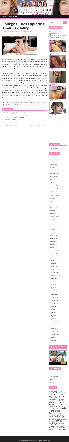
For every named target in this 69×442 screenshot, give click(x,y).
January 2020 (54, 294)
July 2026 (52, 158)
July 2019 (53, 309)
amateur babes (54, 392)
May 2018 (53, 340)
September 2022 (54, 217)
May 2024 (52, 179)
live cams (54, 417)
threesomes (62, 427)
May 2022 (52, 226)
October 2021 (53, 247)
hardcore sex (56, 413)
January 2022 (53, 238)
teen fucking (59, 426)
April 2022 (52, 229)
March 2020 (54, 291)
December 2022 (54, 210)
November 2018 (55, 334)
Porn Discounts (8, 102)
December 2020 (55, 269)
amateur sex (54, 396)
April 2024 (52, 182)
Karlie (5, 31)
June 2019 (53, 312)
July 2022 (52, 220)
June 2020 (53, 285)
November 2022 (54, 213)
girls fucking (56, 408)
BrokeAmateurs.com (54, 399)
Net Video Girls (55, 419)
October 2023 (53, 192)
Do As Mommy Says (10, 125)
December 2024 (54, 173)
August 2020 (54, 278)
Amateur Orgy (53, 148)
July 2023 (52, 198)
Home (4, 16)
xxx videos (60, 429)
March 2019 (54, 322)
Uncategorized (54, 376)
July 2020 (53, 282)
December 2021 (54, 241)
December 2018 (55, 331)
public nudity (58, 423)
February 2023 (54, 207)
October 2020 (54, 272)
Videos (51, 379)
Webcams (52, 382)
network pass (63, 419)
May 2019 (53, 316)
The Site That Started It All (36, 125)
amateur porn (58, 394)
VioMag (25, 440)
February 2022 (54, 235)
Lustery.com (59, 417)
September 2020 (55, 275)
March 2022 (53, 232)
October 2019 (54, 303)
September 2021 (55, 251)
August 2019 (54, 306)
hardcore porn (35, 102)
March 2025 (53, 170)
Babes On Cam (13, 16)
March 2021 (54, 263)
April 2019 (53, 319)
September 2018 (55, 337)
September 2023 (54, 195)
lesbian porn (8, 104)
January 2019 (54, 328)
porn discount (56, 421)
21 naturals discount (53, 391)
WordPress (47, 440)
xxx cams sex (52, 429)
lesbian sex (16, 104)
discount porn (19, 102)
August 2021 (54, 254)
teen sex (55, 427)
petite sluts (51, 421)
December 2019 (55, 297)
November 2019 (55, 300)
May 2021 (53, 260)
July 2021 (53, 257)
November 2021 (54, 244)
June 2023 (52, 201)
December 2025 (54, 161)
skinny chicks (62, 424)
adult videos (61, 391)
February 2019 (54, 325)
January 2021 (54, 266)
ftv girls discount (54, 406)
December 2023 (54, 189)
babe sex (62, 396)
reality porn (56, 424)
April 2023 (52, 204)
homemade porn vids (54, 415)
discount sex (27, 102)
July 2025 (52, 167)
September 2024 (54, 176)
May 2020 (53, 288)
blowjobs (54, 398)
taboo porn (52, 426)
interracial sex (56, 416)
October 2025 (53, 164)
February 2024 (54, 186)
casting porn (63, 399)
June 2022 (52, 223)
